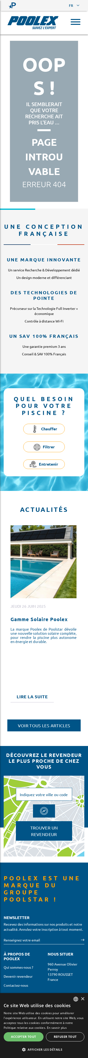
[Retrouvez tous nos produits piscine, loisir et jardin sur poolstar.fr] (12, 5)
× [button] (82, 999)
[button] (44, 1049)
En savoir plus (57, 1028)
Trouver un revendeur (44, 831)
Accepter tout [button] (23, 1037)
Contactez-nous (16, 985)
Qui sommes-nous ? (18, 967)
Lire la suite (32, 696)
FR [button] (71, 5)
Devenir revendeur (18, 976)
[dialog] (44, 1025)
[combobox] (75, 999)
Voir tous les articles (44, 725)
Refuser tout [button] (65, 1037)
